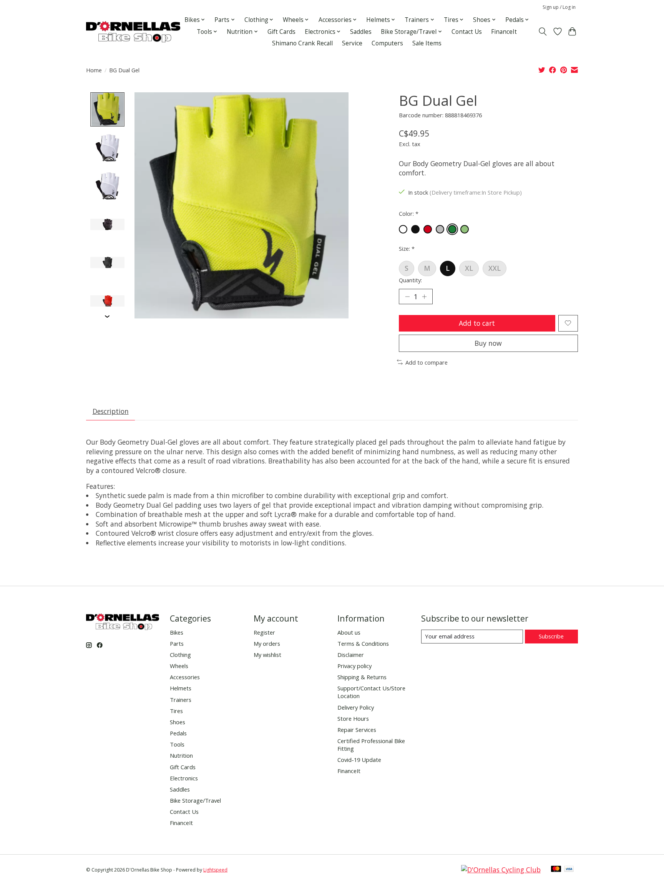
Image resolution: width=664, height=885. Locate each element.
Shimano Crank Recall (302, 43)
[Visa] (569, 869)
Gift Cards (281, 32)
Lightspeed (215, 870)
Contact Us (467, 32)
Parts (177, 643)
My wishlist (267, 654)
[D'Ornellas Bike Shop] (133, 31)
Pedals (178, 733)
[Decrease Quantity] (407, 296)
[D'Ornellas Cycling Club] (501, 869)
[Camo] (440, 229)
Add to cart (477, 323)
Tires (176, 711)
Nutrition (181, 755)
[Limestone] (464, 229)
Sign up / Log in (559, 7)
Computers (387, 43)
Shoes (177, 722)
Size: (407, 248)
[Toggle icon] (542, 31)
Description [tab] (111, 411)
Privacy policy (354, 666)
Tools (177, 744)
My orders (267, 643)
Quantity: (410, 280)
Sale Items (427, 43)
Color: (408, 213)
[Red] (427, 229)
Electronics (184, 778)
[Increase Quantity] (424, 296)
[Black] (415, 229)
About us (348, 632)
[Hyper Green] (452, 229)
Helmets (180, 688)
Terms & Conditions (363, 643)
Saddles (361, 32)
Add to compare (426, 362)
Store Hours (353, 718)
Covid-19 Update (359, 759)
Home (94, 70)
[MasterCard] (556, 869)
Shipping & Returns (362, 677)
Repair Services (356, 729)
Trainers (180, 699)
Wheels (179, 666)
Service (352, 43)
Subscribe (551, 636)
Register (264, 632)
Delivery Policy (355, 707)
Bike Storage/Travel (195, 800)
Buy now (488, 343)
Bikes (176, 632)
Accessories (185, 677)
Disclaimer (350, 654)
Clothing (180, 654)
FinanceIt (504, 32)
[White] (403, 229)
